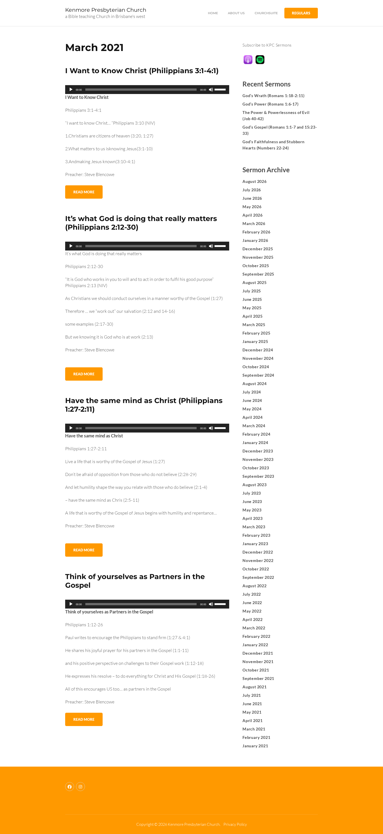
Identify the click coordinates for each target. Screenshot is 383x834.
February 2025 (256, 333)
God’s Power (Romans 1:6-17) (270, 104)
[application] (147, 89)
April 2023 (252, 518)
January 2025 (255, 341)
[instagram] (80, 786)
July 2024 (251, 392)
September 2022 (258, 577)
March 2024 (253, 425)
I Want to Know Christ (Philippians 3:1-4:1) (142, 70)
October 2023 (255, 467)
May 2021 (251, 712)
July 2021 (251, 695)
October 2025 (255, 265)
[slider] (221, 89)
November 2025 (257, 257)
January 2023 (255, 543)
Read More (83, 192)
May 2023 (251, 509)
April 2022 (252, 619)
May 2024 (251, 408)
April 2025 (252, 316)
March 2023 (253, 526)
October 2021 (255, 670)
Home (213, 13)
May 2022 (251, 611)
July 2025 (251, 290)
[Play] (71, 89)
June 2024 (252, 400)
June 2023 (252, 501)
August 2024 (254, 383)
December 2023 (257, 450)
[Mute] (211, 89)
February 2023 (256, 535)
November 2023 (257, 459)
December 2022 (257, 552)
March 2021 (253, 728)
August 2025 (254, 282)
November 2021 (257, 661)
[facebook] (69, 786)
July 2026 (251, 189)
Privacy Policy (235, 824)
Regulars (301, 13)
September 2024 (258, 375)
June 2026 (252, 198)
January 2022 (255, 644)
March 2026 (253, 223)
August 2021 (254, 686)
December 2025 (257, 248)
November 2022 (257, 560)
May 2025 (251, 307)
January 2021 (255, 745)
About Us (236, 13)
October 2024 (255, 366)
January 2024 (255, 442)
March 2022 (253, 627)
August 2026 (254, 181)
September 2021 (258, 678)
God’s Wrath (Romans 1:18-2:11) (273, 95)
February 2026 (256, 231)
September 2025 (258, 274)
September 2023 (258, 476)
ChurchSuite (266, 13)
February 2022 (256, 636)
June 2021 (252, 703)
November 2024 (257, 358)
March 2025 (253, 324)
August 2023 (254, 484)
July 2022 (251, 594)
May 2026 (251, 206)
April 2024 (252, 417)
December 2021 (257, 653)
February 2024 (256, 434)
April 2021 (252, 720)
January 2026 (255, 240)
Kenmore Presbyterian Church (105, 10)
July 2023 (251, 493)
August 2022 (254, 585)
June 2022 (252, 602)
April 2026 (252, 215)
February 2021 (256, 737)
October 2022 (255, 568)
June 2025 (252, 299)
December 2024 (257, 349)
